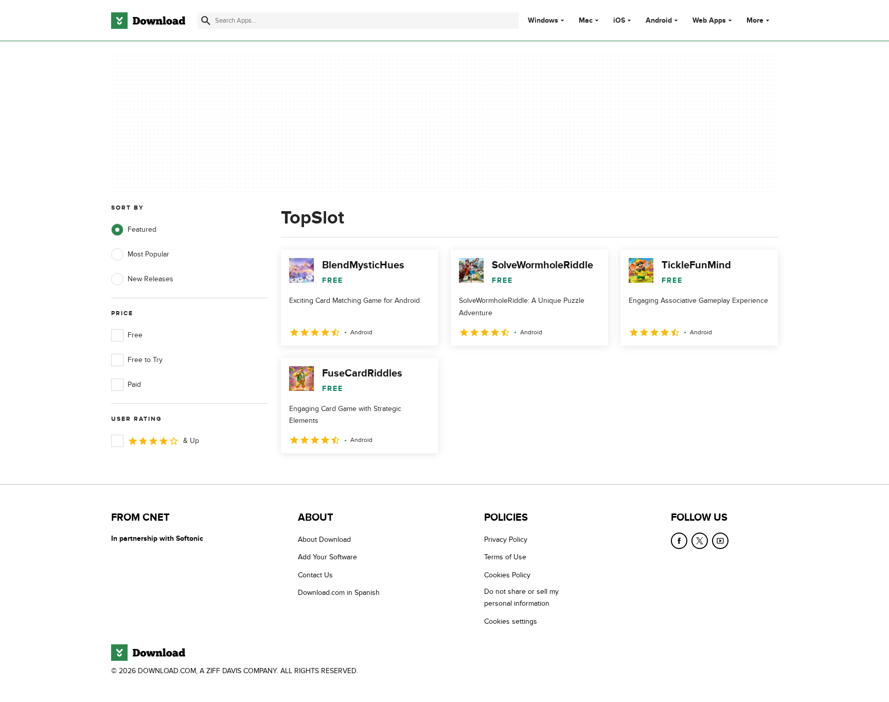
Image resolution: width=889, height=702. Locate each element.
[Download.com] (148, 20)
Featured (142, 229)
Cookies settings (510, 621)
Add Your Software (327, 557)
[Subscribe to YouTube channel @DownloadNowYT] (720, 541)
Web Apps (709, 20)
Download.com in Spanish (339, 592)
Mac (586, 20)
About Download (324, 539)
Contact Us (315, 575)
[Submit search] (206, 20)
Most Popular (148, 254)
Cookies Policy (507, 575)
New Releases (150, 279)
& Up (191, 440)
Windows (543, 20)
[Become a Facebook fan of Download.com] (679, 541)
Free (135, 335)
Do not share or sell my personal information (521, 597)
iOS (619, 20)
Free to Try (145, 359)
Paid (134, 384)
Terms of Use (505, 557)
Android (659, 20)
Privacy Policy (505, 539)
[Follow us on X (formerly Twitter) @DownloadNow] (699, 541)
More (754, 20)
